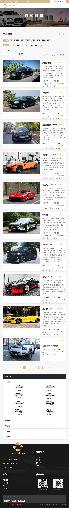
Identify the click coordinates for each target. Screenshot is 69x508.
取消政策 (5, 483)
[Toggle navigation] (64, 6)
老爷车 (48, 40)
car (34, 20)
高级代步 (27, 40)
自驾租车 (8, 437)
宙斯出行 (17, 504)
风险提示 (5, 485)
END (49, 367)
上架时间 (45, 55)
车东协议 (38, 463)
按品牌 (7, 426)
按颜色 (7, 431)
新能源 (43, 40)
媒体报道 (38, 460)
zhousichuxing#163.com (11, 463)
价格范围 (61, 55)
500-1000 (12, 45)
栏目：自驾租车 (8, 50)
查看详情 (60, 62)
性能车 (33, 40)
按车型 (7, 382)
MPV (22, 40)
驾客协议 (38, 465)
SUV (38, 40)
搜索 (22, 54)
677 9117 (59, 1)
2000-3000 (34, 45)
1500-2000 (26, 45)
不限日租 (6, 45)
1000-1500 (19, 45)
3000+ (40, 45)
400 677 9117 (8, 467)
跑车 (11, 40)
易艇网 (15, 496)
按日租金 (8, 421)
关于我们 (38, 457)
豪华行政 (16, 40)
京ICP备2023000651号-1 (45, 504)
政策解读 (5, 480)
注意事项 (5, 488)
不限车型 (6, 40)
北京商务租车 (8, 496)
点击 (53, 55)
